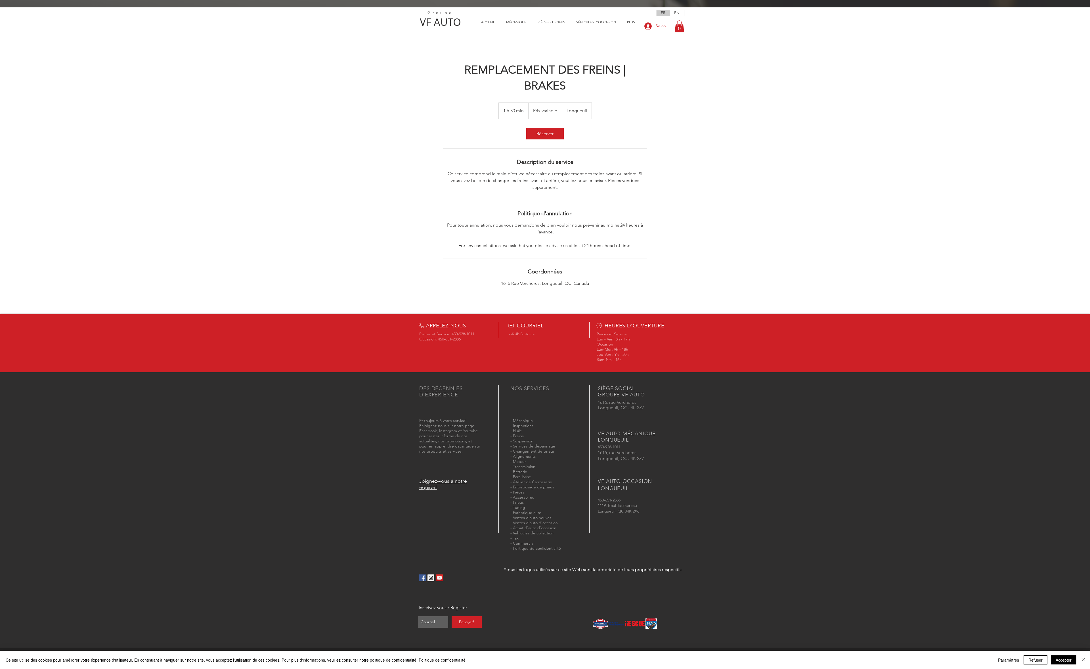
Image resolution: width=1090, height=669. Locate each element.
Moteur (519, 461)
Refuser (1035, 660)
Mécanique (523, 420)
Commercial (523, 543)
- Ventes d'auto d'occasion (534, 522)
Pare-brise (522, 476)
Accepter (1064, 660)
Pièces (518, 492)
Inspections (523, 425)
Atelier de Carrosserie (532, 481)
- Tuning (517, 507)
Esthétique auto (527, 512)
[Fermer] (1083, 659)
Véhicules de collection (533, 533)
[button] (679, 26)
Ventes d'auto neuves (532, 517)
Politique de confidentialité (537, 548)
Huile (517, 430)
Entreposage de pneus (533, 487)
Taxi (516, 538)
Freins (518, 435)
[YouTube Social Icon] (439, 577)
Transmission (524, 466)
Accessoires (523, 497)
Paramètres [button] (1008, 660)
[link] (545, 133)
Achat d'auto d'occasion (534, 527)
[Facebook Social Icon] (422, 577)
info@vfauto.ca (521, 333)
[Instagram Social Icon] (430, 577)
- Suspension (521, 441)
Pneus (518, 502)
